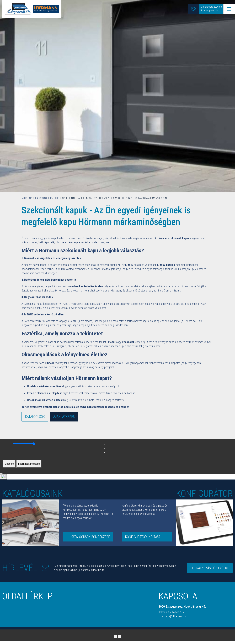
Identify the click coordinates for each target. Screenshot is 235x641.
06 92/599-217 (176, 612)
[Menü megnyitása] (229, 9)
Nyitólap (27, 198)
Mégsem (9, 463)
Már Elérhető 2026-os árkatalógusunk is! (211, 9)
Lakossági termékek (47, 198)
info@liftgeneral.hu (176, 616)
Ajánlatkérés (64, 417)
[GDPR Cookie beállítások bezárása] (1, 473)
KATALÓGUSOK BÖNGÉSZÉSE (90, 537)
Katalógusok (35, 417)
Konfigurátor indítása (142, 537)
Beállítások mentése (29, 463)
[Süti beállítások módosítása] (3, 477)
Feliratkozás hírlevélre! (209, 568)
